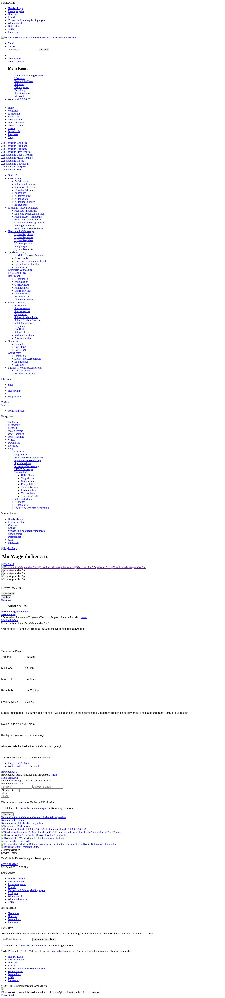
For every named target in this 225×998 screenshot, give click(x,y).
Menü (11, 43)
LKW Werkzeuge (17, 272)
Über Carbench (16, 433)
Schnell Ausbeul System (27, 320)
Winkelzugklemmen (24, 190)
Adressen (19, 84)
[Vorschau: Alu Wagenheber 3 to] (19, 567)
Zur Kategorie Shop (11, 169)
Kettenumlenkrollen (24, 201)
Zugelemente (14, 178)
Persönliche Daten (23, 81)
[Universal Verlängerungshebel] (18, 835)
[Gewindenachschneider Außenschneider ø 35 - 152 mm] (31, 832)
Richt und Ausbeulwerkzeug (23, 207)
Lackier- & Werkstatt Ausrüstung (25, 367)
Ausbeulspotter (22, 311)
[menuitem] (116, 8)
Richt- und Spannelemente (28, 219)
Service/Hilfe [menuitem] (23, 17)
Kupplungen (21, 246)
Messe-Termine (16, 436)
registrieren (37, 75)
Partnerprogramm (17, 884)
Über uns (12, 14)
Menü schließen (16, 61)
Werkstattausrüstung (24, 373)
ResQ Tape (20, 349)
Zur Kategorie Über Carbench (17, 154)
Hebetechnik (14, 275)
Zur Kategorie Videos (12, 160)
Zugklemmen (21, 181)
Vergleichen (8, 593)
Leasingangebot (16, 11)
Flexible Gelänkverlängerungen (30, 255)
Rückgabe (13, 893)
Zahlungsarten (21, 87)
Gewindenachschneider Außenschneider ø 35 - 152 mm (91, 832)
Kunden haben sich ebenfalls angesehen (45, 817)
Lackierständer (22, 370)
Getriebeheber (21, 284)
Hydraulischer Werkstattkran (49, 838)
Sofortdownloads (23, 93)
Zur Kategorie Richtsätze (14, 148)
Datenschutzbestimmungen (33, 808)
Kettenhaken (21, 198)
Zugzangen (20, 193)
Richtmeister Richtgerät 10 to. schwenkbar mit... (91, 844)
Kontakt (12, 17)
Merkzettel (20, 96)
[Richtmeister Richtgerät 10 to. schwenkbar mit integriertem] (33, 844)
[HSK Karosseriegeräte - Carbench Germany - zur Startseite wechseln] (38, 37)
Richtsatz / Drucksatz (25, 210)
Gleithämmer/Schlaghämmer (29, 222)
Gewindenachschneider (26, 264)
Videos (11, 439)
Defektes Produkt (17, 878)
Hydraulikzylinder (23, 234)
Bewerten (6, 600)
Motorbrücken (21, 293)
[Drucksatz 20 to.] (11, 846)
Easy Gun (19, 326)
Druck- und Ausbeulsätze (27, 358)
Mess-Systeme (15, 430)
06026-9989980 (9, 864)
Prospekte (13, 445)
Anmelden (20, 75)
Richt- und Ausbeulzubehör (28, 228)
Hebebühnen (21, 278)
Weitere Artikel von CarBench (23, 766)
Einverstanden (8, 995)
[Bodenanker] (9, 826)
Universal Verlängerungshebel (30, 261)
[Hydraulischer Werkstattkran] (17, 838)
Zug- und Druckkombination (29, 213)
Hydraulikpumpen (23, 237)
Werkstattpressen (23, 243)
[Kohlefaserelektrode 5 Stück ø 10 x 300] (23, 829)
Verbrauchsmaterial (24, 335)
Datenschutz (14, 26)
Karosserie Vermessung (20, 270)
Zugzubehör (20, 204)
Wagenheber (21, 281)
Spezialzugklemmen (24, 187)
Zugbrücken (20, 314)
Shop (10, 448)
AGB (11, 29)
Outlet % (12, 175)
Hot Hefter (20, 329)
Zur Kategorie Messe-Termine (17, 157)
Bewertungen (24, 611)
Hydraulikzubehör (23, 249)
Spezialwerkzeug (17, 252)
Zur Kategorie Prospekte (14, 166)
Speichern (7, 814)
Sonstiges (19, 364)
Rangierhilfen (21, 287)
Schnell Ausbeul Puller (26, 317)
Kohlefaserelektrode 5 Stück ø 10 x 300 (66, 829)
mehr (84, 617)
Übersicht (19, 78)
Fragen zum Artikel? (18, 763)
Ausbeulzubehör (23, 338)
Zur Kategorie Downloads (15, 163)
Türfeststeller (25, 841)
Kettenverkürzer (22, 195)
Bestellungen (21, 90)
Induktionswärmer (23, 323)
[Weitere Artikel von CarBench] (7, 564)
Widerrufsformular (17, 899)
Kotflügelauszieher (24, 225)
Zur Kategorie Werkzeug (14, 142)
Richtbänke (20, 355)
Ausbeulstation (22, 308)
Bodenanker (23, 826)
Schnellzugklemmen (25, 184)
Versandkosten (59, 951)
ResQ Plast (20, 346)
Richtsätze (13, 427)
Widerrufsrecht (15, 23)
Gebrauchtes (14, 352)
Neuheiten (13, 341)
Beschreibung (8, 611)
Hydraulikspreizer (23, 240)
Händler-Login (15, 8)
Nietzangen (20, 305)
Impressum (13, 32)
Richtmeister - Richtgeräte (28, 216)
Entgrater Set (21, 267)
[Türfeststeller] (9, 841)
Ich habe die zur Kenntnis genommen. (39, 808)
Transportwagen (22, 290)
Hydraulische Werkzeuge (21, 231)
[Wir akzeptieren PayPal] (9, 548)
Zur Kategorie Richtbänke (14, 145)
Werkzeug (13, 422)
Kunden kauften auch (12, 817)
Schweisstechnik (16, 302)
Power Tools (21, 258)
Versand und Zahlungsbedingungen (26, 20)
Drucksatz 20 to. (30, 846)
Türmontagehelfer (23, 299)
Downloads (14, 442)
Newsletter (13, 913)
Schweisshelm (21, 332)
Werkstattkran (21, 296)
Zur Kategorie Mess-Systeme (16, 151)
